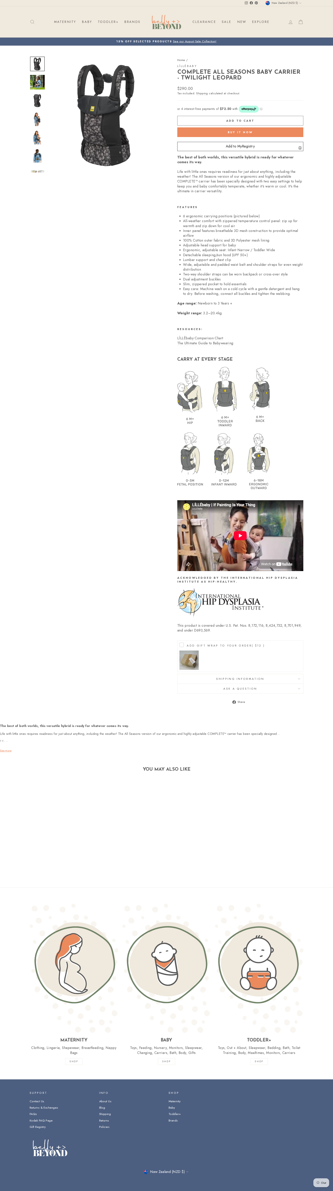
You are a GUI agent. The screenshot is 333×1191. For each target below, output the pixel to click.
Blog (102, 1108)
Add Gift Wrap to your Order (226, 645)
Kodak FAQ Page (41, 1120)
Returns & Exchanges (44, 1108)
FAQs (33, 1114)
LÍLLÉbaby (187, 66)
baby (87, 22)
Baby (172, 1108)
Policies (104, 1127)
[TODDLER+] (259, 968)
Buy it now (240, 132)
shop (259, 1061)
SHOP (74, 1061)
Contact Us (37, 1101)
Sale (226, 22)
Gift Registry (38, 1127)
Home (181, 60)
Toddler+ (175, 1114)
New (241, 22)
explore (260, 22)
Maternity (175, 1101)
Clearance (204, 22)
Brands (173, 1120)
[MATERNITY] (74, 968)
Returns (104, 1120)
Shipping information (240, 679)
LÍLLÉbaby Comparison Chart (200, 338)
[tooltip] (300, 148)
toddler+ (108, 22)
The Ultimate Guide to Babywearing (205, 343)
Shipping (202, 93)
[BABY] (166, 968)
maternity (65, 22)
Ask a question (240, 689)
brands (132, 22)
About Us (105, 1101)
